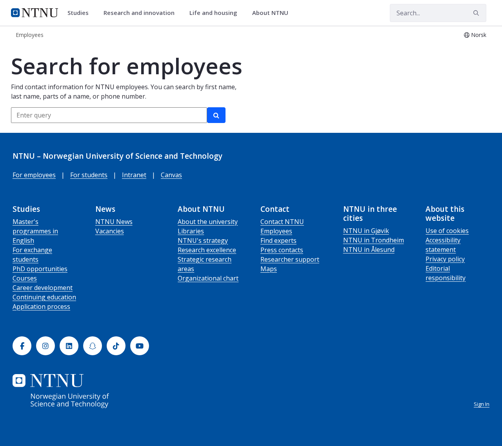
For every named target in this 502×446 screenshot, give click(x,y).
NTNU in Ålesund (369, 249)
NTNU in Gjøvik (366, 230)
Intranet (134, 175)
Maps (268, 268)
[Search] (216, 115)
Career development (43, 287)
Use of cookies (447, 230)
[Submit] (477, 13)
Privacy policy (445, 259)
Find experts (278, 240)
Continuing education (44, 297)
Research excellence (207, 250)
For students (88, 175)
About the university (208, 221)
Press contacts (281, 250)
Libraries (191, 231)
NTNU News (114, 221)
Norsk (478, 35)
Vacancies (109, 231)
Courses (25, 278)
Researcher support (289, 259)
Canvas (171, 175)
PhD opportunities (40, 268)
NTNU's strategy (203, 240)
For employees (34, 175)
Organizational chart (208, 278)
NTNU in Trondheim (373, 240)
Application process (41, 306)
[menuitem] (80, 13)
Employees (276, 231)
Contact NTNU (282, 221)
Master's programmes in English (35, 231)
